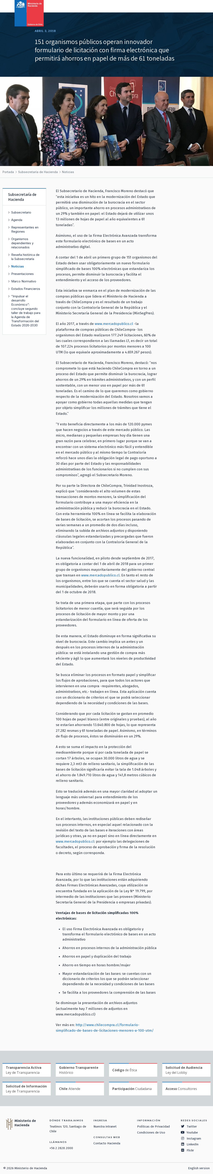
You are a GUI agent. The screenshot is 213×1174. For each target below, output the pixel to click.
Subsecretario (21, 212)
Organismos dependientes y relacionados (22, 243)
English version (199, 1168)
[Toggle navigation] (192, 6)
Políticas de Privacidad (153, 1126)
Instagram (194, 1138)
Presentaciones (22, 274)
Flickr (190, 1150)
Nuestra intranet (104, 1126)
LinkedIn (192, 1144)
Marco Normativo (23, 281)
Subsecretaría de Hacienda (38, 172)
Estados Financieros (25, 289)
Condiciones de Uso (151, 1132)
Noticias (68, 172)
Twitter (192, 1126)
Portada (8, 172)
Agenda (16, 220)
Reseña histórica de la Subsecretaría (25, 257)
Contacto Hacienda (106, 1143)
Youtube (192, 1132)
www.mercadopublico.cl (114, 324)
